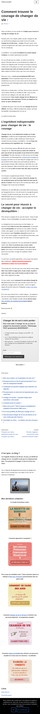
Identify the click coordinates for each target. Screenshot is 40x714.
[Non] (38, 706)
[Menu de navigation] (36, 2)
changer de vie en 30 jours (18, 615)
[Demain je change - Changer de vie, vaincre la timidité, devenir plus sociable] (7, 2)
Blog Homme (5, 692)
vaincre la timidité (14, 653)
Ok (13, 710)
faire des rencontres (16, 576)
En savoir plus (22, 710)
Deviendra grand (6, 695)
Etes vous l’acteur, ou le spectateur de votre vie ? (19, 378)
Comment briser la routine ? (12, 403)
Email (4, 350)
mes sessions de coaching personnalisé (14, 301)
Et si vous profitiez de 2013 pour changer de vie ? (19, 411)
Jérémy (6, 23)
